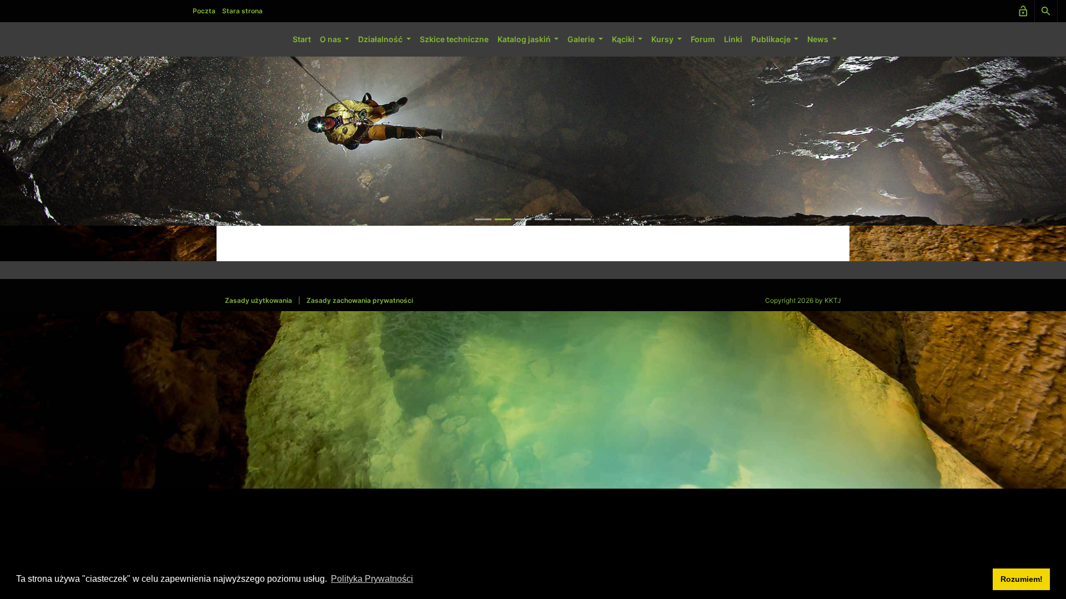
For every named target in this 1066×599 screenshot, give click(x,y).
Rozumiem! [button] (1021, 579)
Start (302, 39)
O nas (331, 39)
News (818, 39)
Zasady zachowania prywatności (359, 300)
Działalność (381, 39)
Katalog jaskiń (524, 39)
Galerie (581, 39)
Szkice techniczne (454, 39)
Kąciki (624, 39)
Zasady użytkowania (258, 300)
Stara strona (242, 11)
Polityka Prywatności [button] (372, 578)
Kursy (663, 39)
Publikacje (771, 39)
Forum (703, 39)
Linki (733, 39)
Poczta (204, 11)
